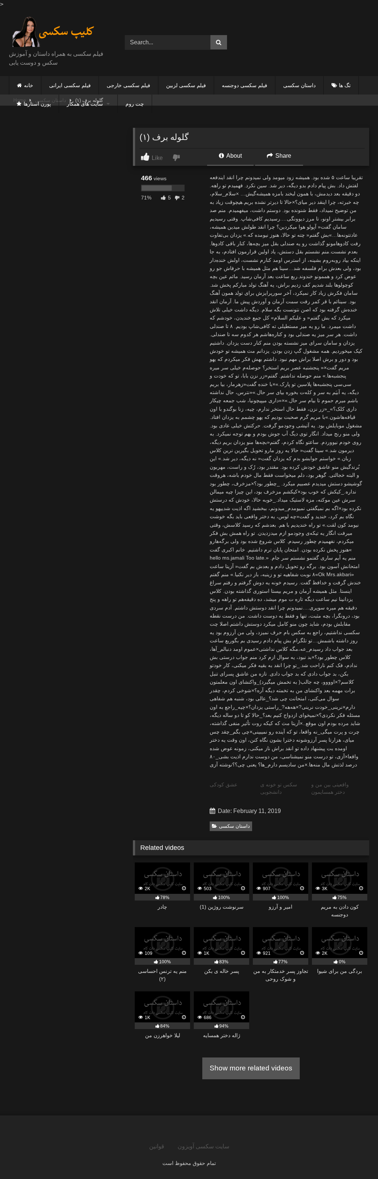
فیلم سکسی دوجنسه (244, 85)
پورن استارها (37, 104)
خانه (28, 85)
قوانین (156, 1146)
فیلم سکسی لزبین (186, 85)
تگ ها (345, 85)
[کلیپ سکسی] (58, 32)
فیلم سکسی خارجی (128, 85)
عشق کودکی (223, 784)
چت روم (135, 104)
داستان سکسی (299, 85)
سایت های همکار (85, 104)
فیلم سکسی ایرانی (70, 85)
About (233, 156)
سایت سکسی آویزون (203, 1146)
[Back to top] (355, 1157)
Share (282, 156)
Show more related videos (251, 1068)
